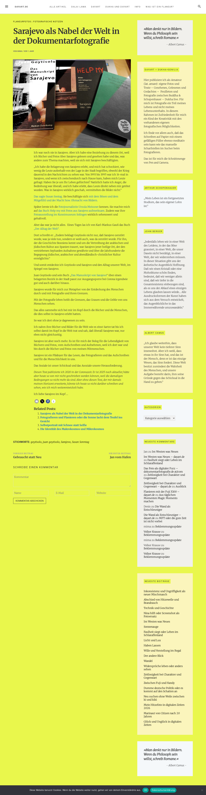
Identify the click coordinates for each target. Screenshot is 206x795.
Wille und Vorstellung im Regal (162, 650)
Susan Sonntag (80, 441)
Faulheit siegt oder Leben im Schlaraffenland (161, 633)
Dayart (96, 6)
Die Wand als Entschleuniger (157, 508)
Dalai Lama (78, 6)
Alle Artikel (58, 6)
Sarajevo (66, 441)
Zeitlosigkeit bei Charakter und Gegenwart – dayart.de (162, 485)
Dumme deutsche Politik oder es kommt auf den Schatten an (163, 689)
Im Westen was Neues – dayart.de (164, 456)
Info (138, 6)
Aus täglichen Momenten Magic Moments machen (161, 498)
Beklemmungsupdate (168, 526)
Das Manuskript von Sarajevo (89, 275)
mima (19, 51)
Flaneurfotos (22, 21)
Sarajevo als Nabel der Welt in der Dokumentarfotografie (76, 413)
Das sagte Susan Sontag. (48, 196)
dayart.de (21, 6)
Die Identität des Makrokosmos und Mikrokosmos (72, 429)
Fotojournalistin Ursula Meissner (79, 206)
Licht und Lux (152, 640)
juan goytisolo (51, 441)
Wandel (148, 660)
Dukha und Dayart (117, 6)
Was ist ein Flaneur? (160, 6)
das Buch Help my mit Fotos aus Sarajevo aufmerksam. (71, 210)
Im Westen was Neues (165, 451)
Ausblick (181, 486)
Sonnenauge (151, 626)
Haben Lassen (152, 645)
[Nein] (202, 790)
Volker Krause (152, 531)
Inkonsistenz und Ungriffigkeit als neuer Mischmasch (164, 593)
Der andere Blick (154, 655)
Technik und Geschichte (159, 608)
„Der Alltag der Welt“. (46, 228)
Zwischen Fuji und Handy (159, 682)
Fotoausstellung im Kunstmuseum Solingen (60, 214)
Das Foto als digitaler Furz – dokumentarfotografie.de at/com (163, 470)
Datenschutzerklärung (163, 790)
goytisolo (36, 441)
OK (145, 790)
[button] (37, 401)
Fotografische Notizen (48, 21)
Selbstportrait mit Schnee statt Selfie (63, 425)
